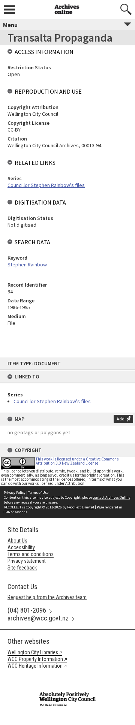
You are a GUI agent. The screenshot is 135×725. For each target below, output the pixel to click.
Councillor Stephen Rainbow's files (52, 401)
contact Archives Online (111, 497)
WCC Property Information (35, 659)
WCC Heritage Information (35, 666)
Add (120, 419)
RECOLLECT (12, 507)
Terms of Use (38, 492)
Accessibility (21, 547)
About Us (17, 541)
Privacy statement (27, 561)
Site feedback (22, 568)
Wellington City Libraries (33, 652)
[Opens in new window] (67, 678)
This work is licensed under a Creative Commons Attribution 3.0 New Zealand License (77, 461)
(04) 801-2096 (27, 610)
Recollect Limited (80, 507)
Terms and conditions (31, 554)
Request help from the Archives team (47, 597)
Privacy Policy (15, 492)
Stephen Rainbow (27, 264)
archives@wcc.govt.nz (38, 618)
